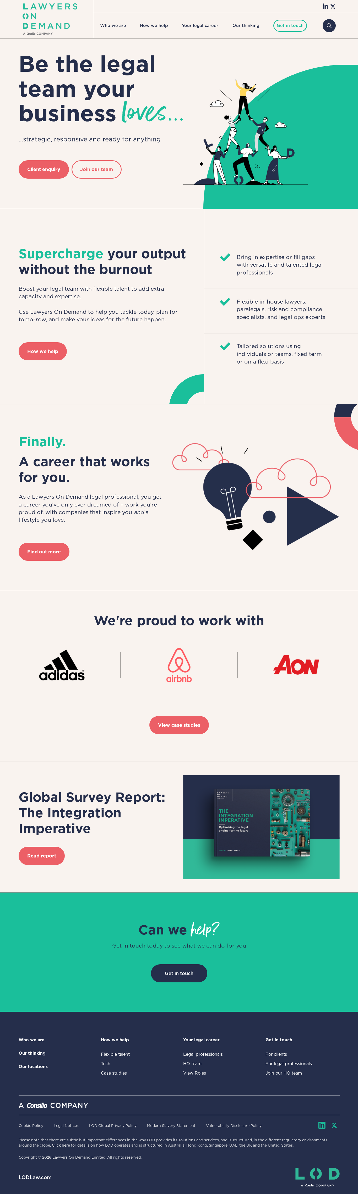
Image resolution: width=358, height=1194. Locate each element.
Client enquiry (43, 169)
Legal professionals (203, 1054)
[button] (113, 25)
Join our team (96, 169)
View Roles (194, 1073)
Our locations (33, 1066)
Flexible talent (115, 1054)
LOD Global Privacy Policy (113, 1126)
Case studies (114, 1073)
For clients (276, 1054)
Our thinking (245, 25)
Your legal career (200, 25)
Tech (105, 1063)
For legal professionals (288, 1063)
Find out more (44, 551)
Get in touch (179, 973)
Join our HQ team (283, 1073)
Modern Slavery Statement (171, 1126)
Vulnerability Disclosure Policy (234, 1126)
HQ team (192, 1063)
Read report (41, 856)
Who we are (113, 25)
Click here (61, 1145)
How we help (154, 25)
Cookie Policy (31, 1126)
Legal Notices (66, 1126)
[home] (50, 19)
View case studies (179, 725)
